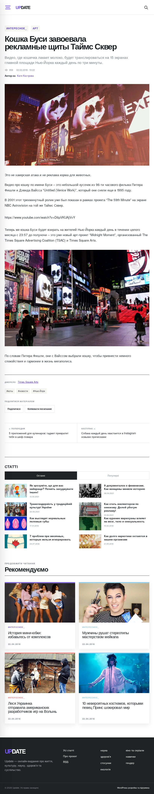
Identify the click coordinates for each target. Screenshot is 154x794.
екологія (105, 769)
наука (103, 750)
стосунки (105, 763)
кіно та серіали (135, 750)
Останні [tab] (41, 475)
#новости (23, 390)
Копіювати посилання (40, 409)
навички (131, 756)
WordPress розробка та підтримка (133, 787)
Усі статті (68, 750)
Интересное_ (16, 28)
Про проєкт (70, 756)
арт (35, 28)
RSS (65, 762)
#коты (10, 390)
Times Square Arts (28, 382)
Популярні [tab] (113, 475)
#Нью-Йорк (39, 390)
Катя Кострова (25, 75)
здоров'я (105, 756)
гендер (130, 763)
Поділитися (14, 409)
